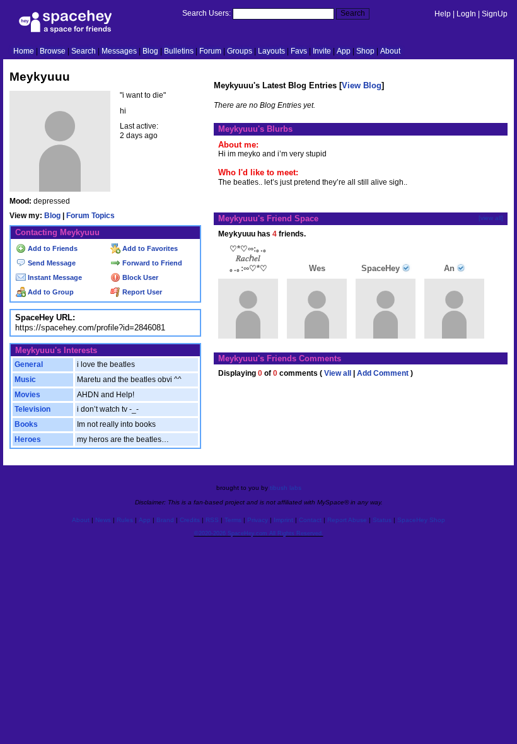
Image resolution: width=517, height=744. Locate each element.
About (390, 51)
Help (442, 13)
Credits (190, 519)
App (344, 51)
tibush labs (285, 487)
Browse (53, 51)
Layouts (271, 51)
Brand (165, 519)
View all (337, 373)
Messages (119, 51)
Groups (239, 51)
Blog (150, 51)
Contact (310, 519)
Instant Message (54, 277)
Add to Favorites (149, 248)
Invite (322, 51)
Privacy (257, 519)
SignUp (495, 13)
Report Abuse (347, 519)
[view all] (491, 217)
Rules (125, 519)
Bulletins (179, 51)
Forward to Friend (151, 263)
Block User (139, 277)
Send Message (51, 263)
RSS (212, 519)
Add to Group (50, 292)
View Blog (361, 85)
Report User (141, 292)
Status (382, 519)
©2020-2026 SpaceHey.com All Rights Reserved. (258, 533)
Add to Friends (52, 248)
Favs (299, 51)
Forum (210, 51)
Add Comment (383, 373)
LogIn (466, 13)
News (103, 519)
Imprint (283, 519)
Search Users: (206, 13)
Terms (232, 519)
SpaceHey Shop (421, 519)
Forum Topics (90, 215)
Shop (365, 51)
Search (352, 13)
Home (23, 51)
